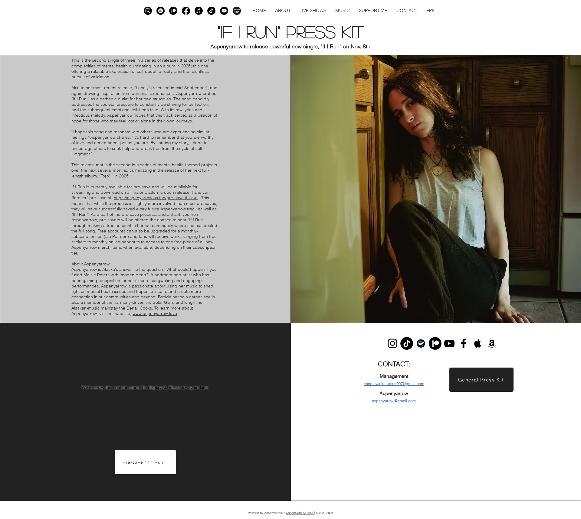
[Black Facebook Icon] (463, 343)
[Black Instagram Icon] (392, 343)
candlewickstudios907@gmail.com (394, 383)
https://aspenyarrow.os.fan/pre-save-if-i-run (156, 197)
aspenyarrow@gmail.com (394, 400)
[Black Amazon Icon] (492, 343)
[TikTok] (211, 11)
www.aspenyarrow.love (155, 313)
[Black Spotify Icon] (421, 343)
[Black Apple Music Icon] (477, 343)
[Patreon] (173, 11)
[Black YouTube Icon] (449, 343)
